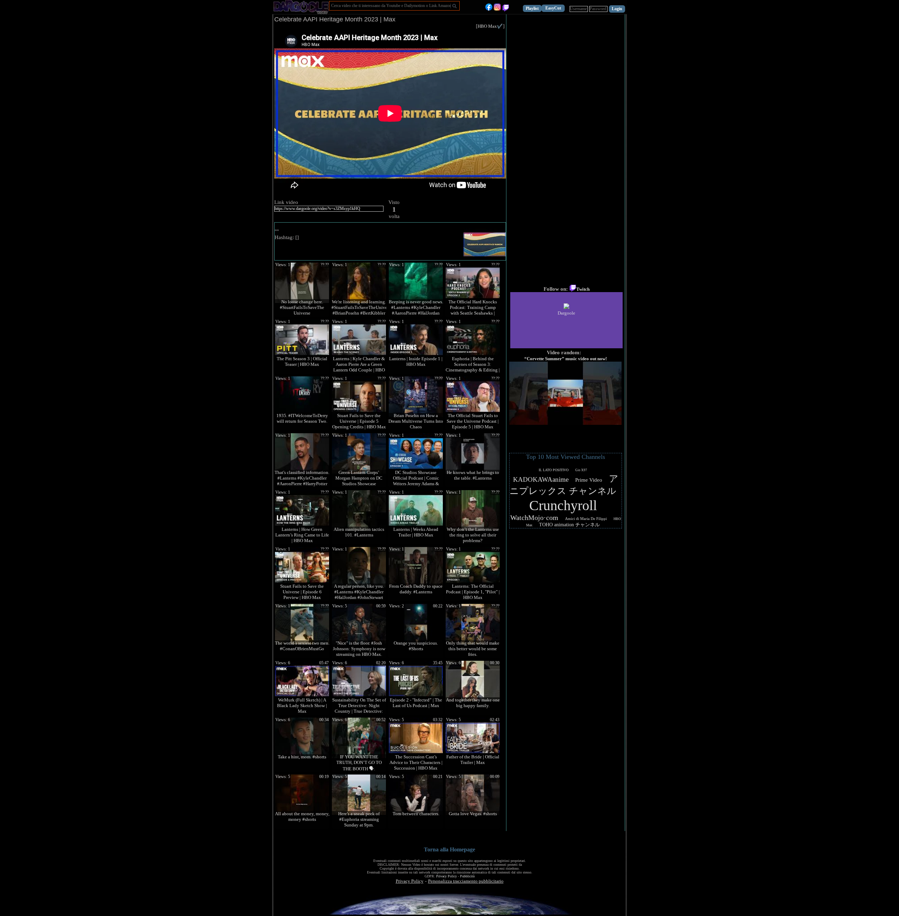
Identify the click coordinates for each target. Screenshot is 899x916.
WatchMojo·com (534, 517)
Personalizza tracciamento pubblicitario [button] (466, 881)
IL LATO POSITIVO (554, 470)
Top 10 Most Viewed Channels (565, 456)
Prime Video (588, 480)
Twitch (583, 289)
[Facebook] (488, 9)
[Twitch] (505, 9)
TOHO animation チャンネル (569, 524)
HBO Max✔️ (490, 26)
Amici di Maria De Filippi (586, 518)
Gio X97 (581, 470)
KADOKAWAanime (541, 479)
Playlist (532, 8)
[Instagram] (497, 9)
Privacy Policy (446, 876)
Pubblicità (467, 876)
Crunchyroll (563, 505)
